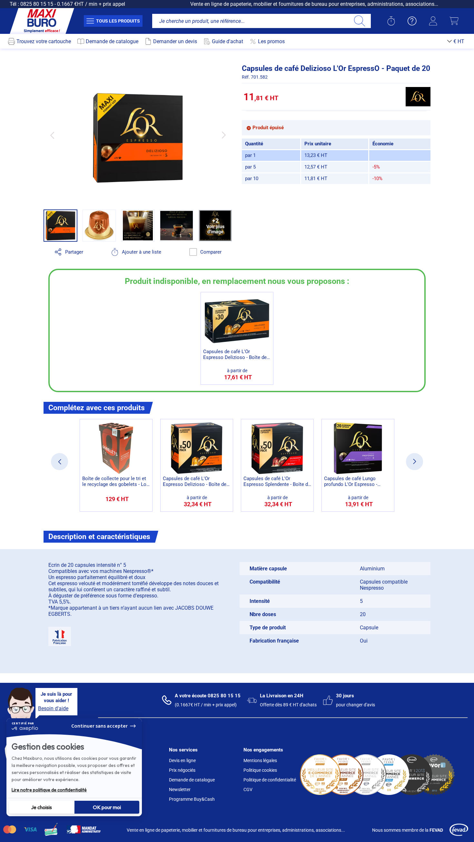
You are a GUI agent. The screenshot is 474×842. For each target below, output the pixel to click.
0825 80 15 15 (36, 4)
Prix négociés (182, 770)
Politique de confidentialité (269, 779)
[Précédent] (52, 135)
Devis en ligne (182, 760)
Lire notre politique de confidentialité (49, 790)
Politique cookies (260, 770)
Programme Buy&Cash (192, 799)
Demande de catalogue (192, 779)
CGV (247, 789)
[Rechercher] (359, 21)
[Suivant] (223, 135)
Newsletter (180, 789)
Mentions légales (260, 760)
